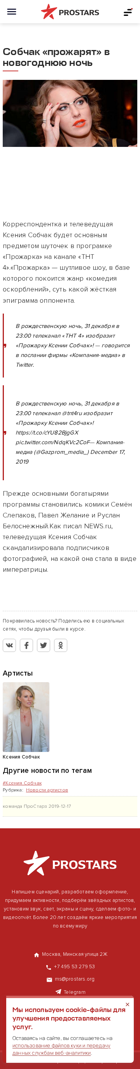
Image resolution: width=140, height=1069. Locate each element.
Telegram (75, 992)
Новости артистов (47, 790)
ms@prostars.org (75, 979)
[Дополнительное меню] (128, 11)
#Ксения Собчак (22, 783)
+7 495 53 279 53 (74, 967)
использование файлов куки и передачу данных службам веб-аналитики (61, 1049)
